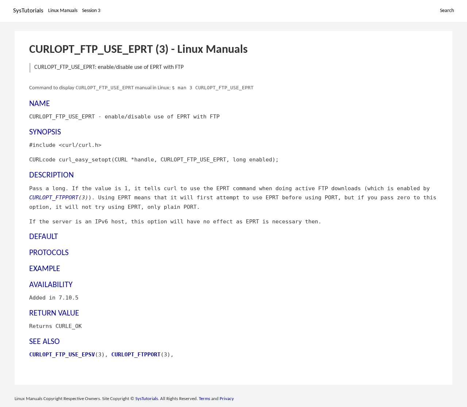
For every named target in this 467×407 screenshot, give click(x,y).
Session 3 (91, 10)
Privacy (227, 398)
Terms (204, 398)
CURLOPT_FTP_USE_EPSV (62, 354)
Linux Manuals (62, 10)
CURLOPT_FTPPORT (53, 197)
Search (447, 10)
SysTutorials (28, 11)
